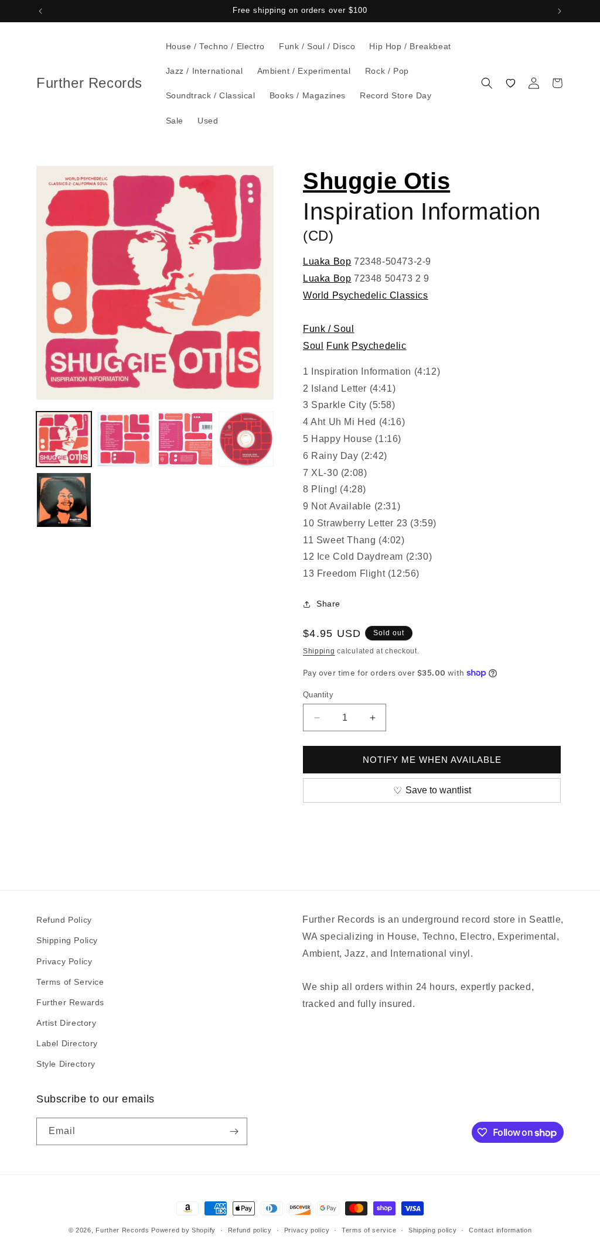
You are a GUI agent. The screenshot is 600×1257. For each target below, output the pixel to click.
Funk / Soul (328, 329)
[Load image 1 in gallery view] (63, 439)
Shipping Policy (67, 940)
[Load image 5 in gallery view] (63, 500)
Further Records (122, 1230)
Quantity (318, 694)
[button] (487, 83)
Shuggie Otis (376, 181)
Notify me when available (432, 760)
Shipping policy (432, 1230)
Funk (337, 346)
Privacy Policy (64, 961)
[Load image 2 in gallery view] (124, 439)
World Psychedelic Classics (365, 295)
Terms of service (369, 1230)
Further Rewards (70, 1002)
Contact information (500, 1230)
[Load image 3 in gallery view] (185, 439)
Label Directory (67, 1043)
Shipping (319, 651)
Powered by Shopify (183, 1230)
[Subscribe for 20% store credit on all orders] (234, 1131)
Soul (313, 346)
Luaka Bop (327, 261)
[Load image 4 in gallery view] (246, 439)
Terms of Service (70, 982)
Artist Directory (66, 1022)
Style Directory (66, 1063)
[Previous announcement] (40, 11)
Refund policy (250, 1230)
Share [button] (328, 603)
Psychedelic (379, 346)
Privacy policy (307, 1230)
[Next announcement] (559, 11)
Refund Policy (64, 919)
